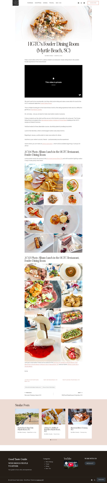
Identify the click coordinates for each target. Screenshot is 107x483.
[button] (44, 178)
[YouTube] (84, 3)
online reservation (47, 143)
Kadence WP (40, 480)
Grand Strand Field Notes (49, 387)
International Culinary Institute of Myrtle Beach (54, 120)
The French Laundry (36, 109)
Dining (45, 3)
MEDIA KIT (90, 463)
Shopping (38, 3)
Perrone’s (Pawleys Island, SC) (33, 394)
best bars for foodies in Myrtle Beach (63, 362)
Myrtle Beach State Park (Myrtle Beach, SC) (25, 429)
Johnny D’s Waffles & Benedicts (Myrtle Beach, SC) (52, 429)
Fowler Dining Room (46, 103)
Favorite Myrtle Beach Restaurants (33, 387)
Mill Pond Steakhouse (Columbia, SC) (72, 394)
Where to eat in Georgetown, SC (49, 364)
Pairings (30, 3)
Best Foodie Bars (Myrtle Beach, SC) (71, 379)
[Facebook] (78, 3)
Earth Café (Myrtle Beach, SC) (50, 379)
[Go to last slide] (17, 423)
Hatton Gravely (49, 55)
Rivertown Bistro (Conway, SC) (79, 429)
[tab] (50, 439)
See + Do (58, 3)
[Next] (89, 423)
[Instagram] (81, 3)
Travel (51, 3)
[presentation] (27, 416)
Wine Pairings (49, 462)
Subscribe (93, 3)
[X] (94, 480)
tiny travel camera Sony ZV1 (54, 158)
